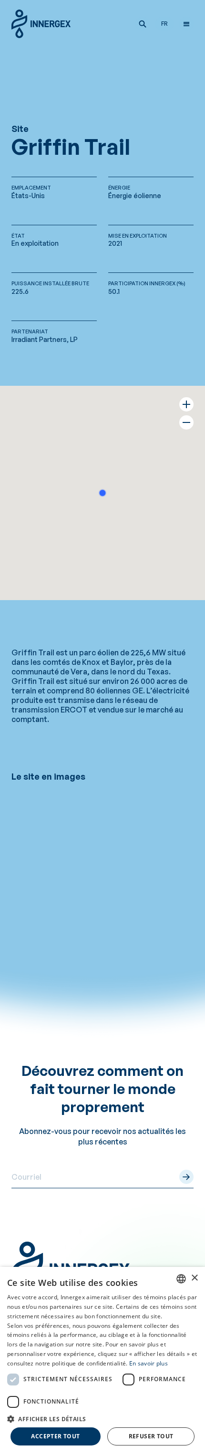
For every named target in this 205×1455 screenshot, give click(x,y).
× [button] (194, 1278)
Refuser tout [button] (151, 1436)
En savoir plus (148, 1363)
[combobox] (181, 1279)
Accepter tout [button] (55, 1436)
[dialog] (102, 1361)
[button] (142, 24)
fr (164, 23)
